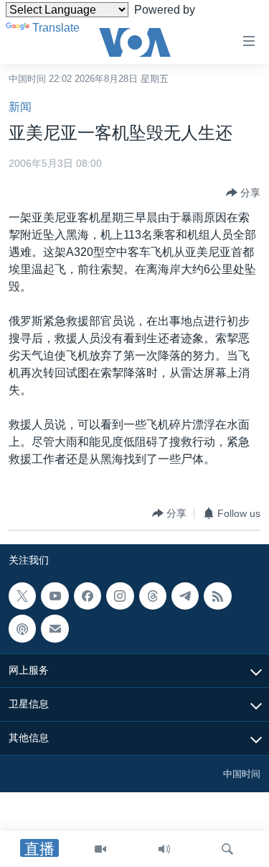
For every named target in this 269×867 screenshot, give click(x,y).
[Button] (243, 192)
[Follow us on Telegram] (185, 596)
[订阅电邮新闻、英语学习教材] (54, 629)
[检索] (227, 849)
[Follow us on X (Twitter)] (22, 596)
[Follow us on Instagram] (119, 596)
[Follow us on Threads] (152, 596)
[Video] (100, 849)
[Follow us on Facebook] (87, 596)
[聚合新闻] (217, 596)
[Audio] (164, 849)
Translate (56, 28)
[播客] (22, 629)
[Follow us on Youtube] (54, 596)
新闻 (20, 107)
